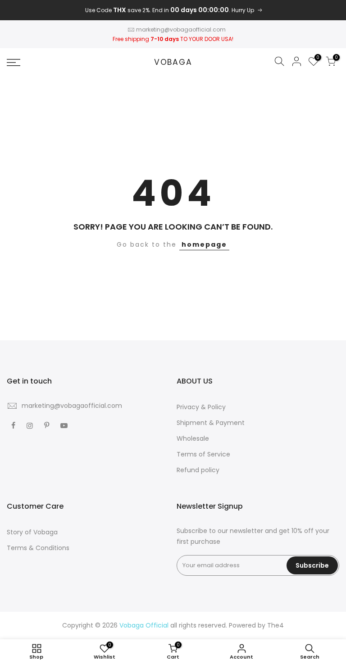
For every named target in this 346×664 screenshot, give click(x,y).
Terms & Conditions (38, 547)
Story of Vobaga (32, 532)
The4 (275, 625)
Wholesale (193, 438)
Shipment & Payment (211, 422)
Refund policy (198, 469)
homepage (204, 244)
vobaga (173, 63)
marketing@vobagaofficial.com (181, 29)
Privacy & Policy (201, 406)
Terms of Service (203, 454)
